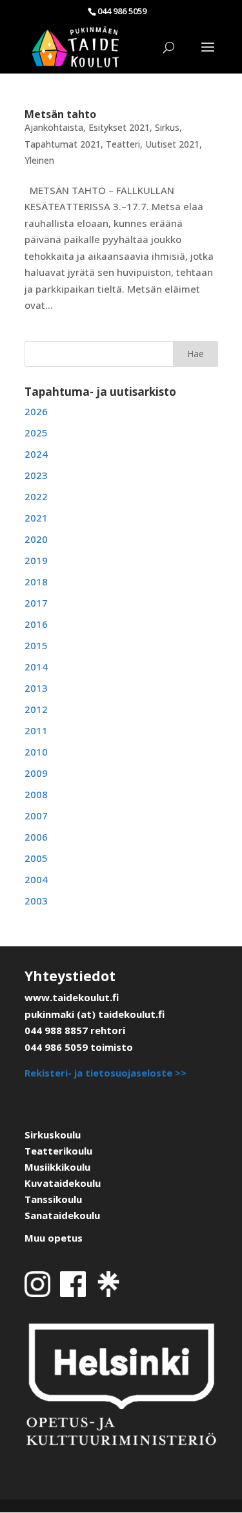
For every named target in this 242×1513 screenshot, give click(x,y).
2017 (36, 602)
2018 (36, 581)
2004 (36, 879)
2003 (36, 900)
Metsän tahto (60, 114)
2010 (36, 751)
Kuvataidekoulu (63, 1182)
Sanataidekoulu (62, 1215)
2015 (36, 645)
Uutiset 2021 (172, 144)
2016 (36, 624)
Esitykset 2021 (119, 127)
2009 (36, 772)
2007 (36, 815)
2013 (36, 687)
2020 (36, 538)
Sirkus (167, 127)
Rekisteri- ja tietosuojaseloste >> (106, 1072)
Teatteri (123, 144)
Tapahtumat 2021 (63, 144)
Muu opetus (54, 1237)
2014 (36, 666)
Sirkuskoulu (53, 1134)
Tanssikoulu (53, 1199)
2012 (36, 709)
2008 (36, 794)
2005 (36, 858)
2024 (36, 453)
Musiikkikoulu (57, 1166)
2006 (36, 836)
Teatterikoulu (58, 1150)
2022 (36, 496)
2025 (36, 432)
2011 (36, 730)
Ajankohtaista (54, 127)
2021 (36, 517)
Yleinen (39, 160)
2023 (36, 475)
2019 (36, 560)
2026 (36, 411)
